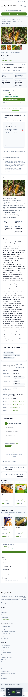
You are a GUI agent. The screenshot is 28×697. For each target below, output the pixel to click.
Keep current (18, 691)
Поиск (2, 661)
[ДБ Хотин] (21, 521)
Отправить (8, 445)
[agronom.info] (10, 6)
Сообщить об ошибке (10, 461)
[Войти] (25, 5)
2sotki (17, 157)
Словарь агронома (6, 652)
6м (12, 126)
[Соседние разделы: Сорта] (21, 19)
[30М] (7, 521)
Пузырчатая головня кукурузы (12, 355)
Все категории (5, 619)
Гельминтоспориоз (8, 352)
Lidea (17, 496)
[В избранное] (12, 486)
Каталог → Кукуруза (18, 401)
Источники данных (6, 671)
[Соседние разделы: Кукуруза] (20, 21)
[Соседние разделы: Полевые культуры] (12, 21)
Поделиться (8, 566)
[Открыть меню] (2, 5)
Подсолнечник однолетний (8, 631)
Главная (3, 19)
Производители (5, 654)
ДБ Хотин (18, 527)
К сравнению (8, 563)
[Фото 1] (3, 47)
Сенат (4, 495)
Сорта (18, 19)
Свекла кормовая (5, 633)
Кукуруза (16, 21)
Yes (13, 691)
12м (16, 126)
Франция (15, 410)
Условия (3, 688)
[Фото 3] (14, 47)
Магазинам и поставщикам (8, 673)
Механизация (4, 614)
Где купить (6, 108)
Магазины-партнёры (6, 657)
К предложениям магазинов (13, 99)
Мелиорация (4, 617)
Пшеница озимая (5, 626)
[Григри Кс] (21, 488)
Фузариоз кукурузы (9, 357)
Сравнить (22, 102)
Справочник (4, 650)
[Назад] (12, 482)
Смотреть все (22, 482)
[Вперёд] (16, 482)
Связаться (4, 678)
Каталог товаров (14, 14)
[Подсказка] (7, 370)
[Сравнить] (12, 488)
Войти (17, 443)
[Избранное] (21, 5)
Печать (7, 569)
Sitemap (3, 690)
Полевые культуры (6, 21)
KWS (3, 496)
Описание (22, 108)
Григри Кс (18, 495)
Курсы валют (4, 659)
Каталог (11, 514)
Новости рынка (5, 647)
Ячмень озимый (5, 636)
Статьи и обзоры (5, 645)
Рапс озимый (4, 638)
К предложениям (14, 551)
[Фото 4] (19, 47)
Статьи (24, 695)
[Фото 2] (9, 47)
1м (6, 126)
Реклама (3, 675)
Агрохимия (4, 612)
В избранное (7, 102)
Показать (16, 407)
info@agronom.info (8, 603)
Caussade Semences (18, 404)
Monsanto (4, 529)
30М (3, 527)
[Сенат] (7, 488)
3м (9, 126)
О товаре (15, 108)
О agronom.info (5, 668)
